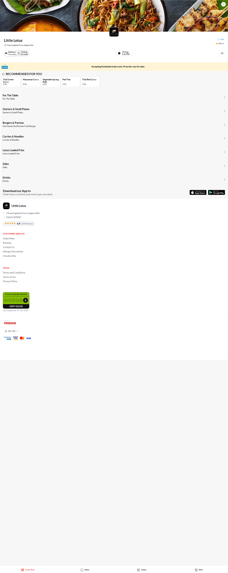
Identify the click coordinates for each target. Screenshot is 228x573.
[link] (114, 217)
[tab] (28, 570)
